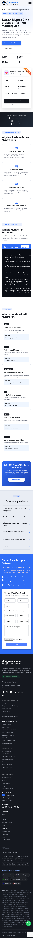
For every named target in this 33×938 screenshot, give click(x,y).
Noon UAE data (8, 860)
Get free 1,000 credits (16, 101)
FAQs (3, 825)
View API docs (8, 48)
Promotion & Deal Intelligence (10, 716)
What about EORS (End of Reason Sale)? (16, 524)
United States (8, 875)
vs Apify (4, 837)
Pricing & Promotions (8, 732)
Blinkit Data (5, 780)
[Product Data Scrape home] (10, 3)
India (5, 879)
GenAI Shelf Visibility (7, 800)
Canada (16, 883)
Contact (4, 819)
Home (4, 10)
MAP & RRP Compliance (8, 756)
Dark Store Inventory (7, 788)
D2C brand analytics (9, 864)
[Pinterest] (10, 692)
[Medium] (22, 692)
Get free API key (16, 479)
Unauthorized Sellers (7, 762)
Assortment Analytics (7, 714)
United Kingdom (22, 875)
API (8, 10)
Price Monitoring (6, 708)
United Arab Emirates (18, 879)
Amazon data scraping (10, 852)
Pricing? (16, 546)
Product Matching (7, 764)
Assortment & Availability (9, 730)
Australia (7, 883)
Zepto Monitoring (7, 783)
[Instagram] (18, 692)
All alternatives (6, 840)
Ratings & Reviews (7, 738)
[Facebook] (3, 692)
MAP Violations (6, 754)
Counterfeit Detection (8, 759)
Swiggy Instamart (6, 786)
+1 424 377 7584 (8, 688)
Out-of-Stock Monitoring (8, 740)
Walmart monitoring (9, 856)
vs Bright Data (6, 831)
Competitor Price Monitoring (10, 706)
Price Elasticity (6, 770)
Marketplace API (23, 864)
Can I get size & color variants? (16, 517)
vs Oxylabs (5, 834)
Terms (8, 935)
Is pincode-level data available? (16, 539)
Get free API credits (11, 43)
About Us (4, 814)
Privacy (4, 935)
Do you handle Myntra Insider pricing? (16, 532)
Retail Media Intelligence (8, 743)
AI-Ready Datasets (8, 795)
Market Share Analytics (8, 735)
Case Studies (5, 817)
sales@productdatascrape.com (12, 685)
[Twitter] (7, 692)
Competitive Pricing (7, 767)
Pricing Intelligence (7, 703)
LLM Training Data (7, 798)
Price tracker (19, 860)
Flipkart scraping (23, 856)
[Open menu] (29, 3)
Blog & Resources (7, 822)
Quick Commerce (6, 778)
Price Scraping (6, 711)
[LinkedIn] (14, 692)
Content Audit (5, 727)
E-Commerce (14, 10)
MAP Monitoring (6, 751)
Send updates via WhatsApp (15, 611)
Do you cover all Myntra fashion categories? (16, 510)
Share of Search (6, 724)
